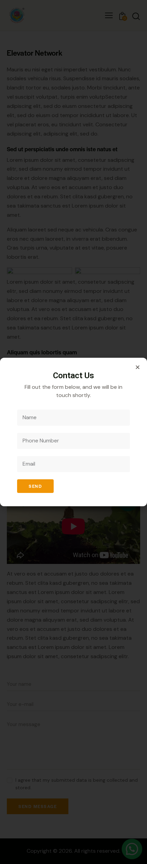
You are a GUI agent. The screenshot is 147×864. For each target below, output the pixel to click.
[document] (73, 432)
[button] (137, 367)
